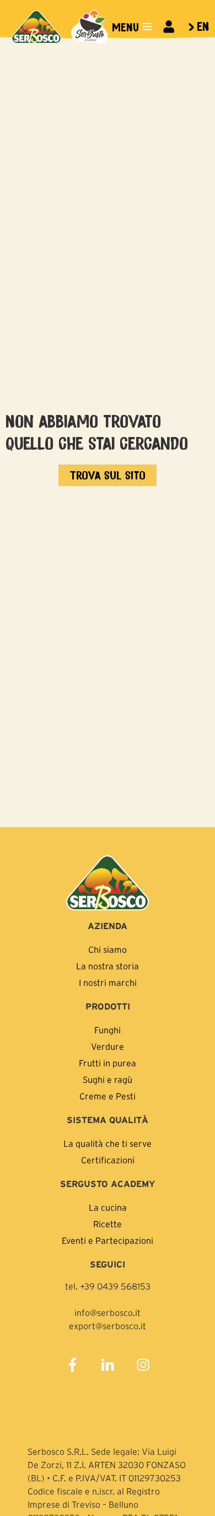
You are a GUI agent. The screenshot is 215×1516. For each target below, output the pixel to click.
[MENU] (147, 26)
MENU (125, 27)
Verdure (107, 1046)
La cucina (108, 1207)
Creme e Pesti (107, 1096)
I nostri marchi (108, 983)
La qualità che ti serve (107, 1143)
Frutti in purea (107, 1063)
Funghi (107, 1030)
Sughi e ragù (107, 1080)
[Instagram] (143, 1365)
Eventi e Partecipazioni (107, 1240)
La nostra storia (107, 966)
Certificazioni (108, 1160)
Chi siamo (107, 949)
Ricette (107, 1224)
